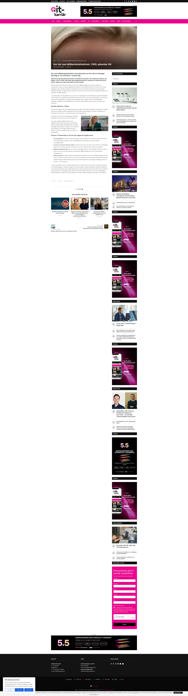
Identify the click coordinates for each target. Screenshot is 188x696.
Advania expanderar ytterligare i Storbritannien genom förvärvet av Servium (125, 195)
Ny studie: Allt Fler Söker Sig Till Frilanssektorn (125, 546)
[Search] (136, 21)
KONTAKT (62, 1)
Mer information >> (94, 694)
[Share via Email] (82, 189)
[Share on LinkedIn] (80, 189)
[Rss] (136, 1)
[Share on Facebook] (76, 189)
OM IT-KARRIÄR (71, 1)
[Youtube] (132, 1)
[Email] (134, 1)
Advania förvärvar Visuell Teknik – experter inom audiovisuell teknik (125, 115)
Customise (9, 690)
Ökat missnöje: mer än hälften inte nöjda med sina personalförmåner (125, 331)
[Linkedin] (130, 1)
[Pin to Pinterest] (79, 189)
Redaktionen (61, 67)
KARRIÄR (58, 21)
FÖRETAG (76, 21)
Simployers (94, 101)
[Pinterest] (128, 1)
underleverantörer (68, 181)
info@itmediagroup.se (59, 671)
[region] (19, 685)
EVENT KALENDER (126, 21)
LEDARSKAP (83, 21)
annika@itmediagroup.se (90, 667)
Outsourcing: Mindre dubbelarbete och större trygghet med (99, 213)
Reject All (19, 690)
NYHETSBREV (54, 1)
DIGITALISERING (95, 21)
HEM (53, 21)
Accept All (28, 690)
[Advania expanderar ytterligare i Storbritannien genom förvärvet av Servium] (124, 183)
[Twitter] (126, 1)
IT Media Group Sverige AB (107, 690)
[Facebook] (124, 1)
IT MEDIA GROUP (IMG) (94, 1)
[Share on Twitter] (77, 189)
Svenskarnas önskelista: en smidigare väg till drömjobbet (126, 552)
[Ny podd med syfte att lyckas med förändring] (60, 204)
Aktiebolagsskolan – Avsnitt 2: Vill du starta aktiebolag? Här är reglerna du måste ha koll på (126, 121)
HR (88, 21)
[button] (53, 209)
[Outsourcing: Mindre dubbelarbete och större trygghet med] (99, 204)
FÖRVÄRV (112, 21)
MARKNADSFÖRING (81, 1)
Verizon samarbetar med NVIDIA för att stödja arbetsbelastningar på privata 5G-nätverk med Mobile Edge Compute (126, 337)
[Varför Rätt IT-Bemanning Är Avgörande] (124, 313)
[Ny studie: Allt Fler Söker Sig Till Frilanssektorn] (124, 535)
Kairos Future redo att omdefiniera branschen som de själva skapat (126, 108)
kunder (59, 181)
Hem (54, 60)
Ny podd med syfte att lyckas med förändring (60, 212)
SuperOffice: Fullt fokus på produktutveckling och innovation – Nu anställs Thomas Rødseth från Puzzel (125, 413)
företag (63, 85)
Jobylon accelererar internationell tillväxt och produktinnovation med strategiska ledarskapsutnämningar (80, 214)
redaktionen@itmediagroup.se (88, 671)
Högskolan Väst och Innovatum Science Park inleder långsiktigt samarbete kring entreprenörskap (125, 428)
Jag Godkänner (178, 692)
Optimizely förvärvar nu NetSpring (125, 202)
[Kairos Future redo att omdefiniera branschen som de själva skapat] (124, 95)
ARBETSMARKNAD (67, 21)
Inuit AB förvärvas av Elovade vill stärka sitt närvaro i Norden (125, 206)
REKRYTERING (105, 21)
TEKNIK (118, 21)
